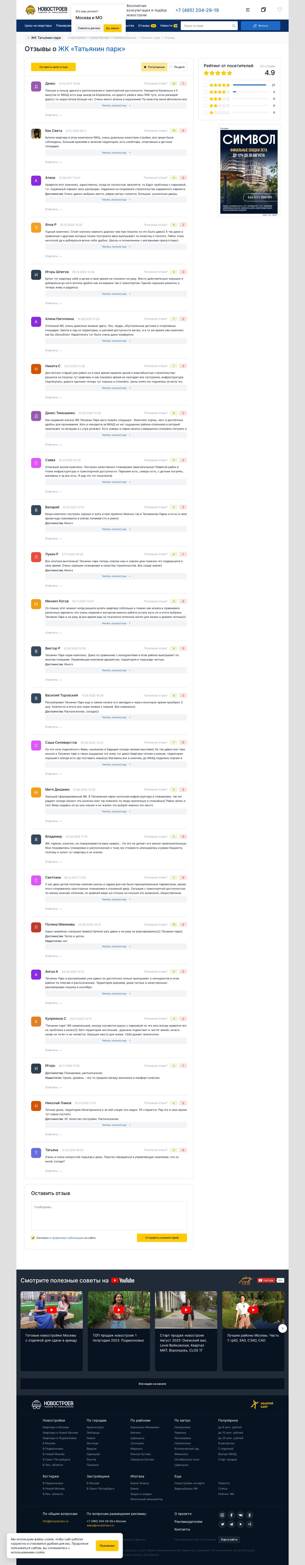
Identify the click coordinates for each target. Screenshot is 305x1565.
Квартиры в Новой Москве (60, 1432)
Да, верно (112, 28)
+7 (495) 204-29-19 (197, 10)
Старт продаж (227, 1459)
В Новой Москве (54, 1454)
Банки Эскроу (140, 1483)
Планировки (64, 25)
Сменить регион (89, 28)
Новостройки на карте (189, 1483)
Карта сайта (229, 1539)
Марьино (137, 1448)
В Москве (49, 1443)
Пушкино (93, 1464)
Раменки (180, 1432)
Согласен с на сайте (66, 1237)
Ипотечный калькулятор (147, 1499)
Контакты (182, 1529)
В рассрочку (226, 1443)
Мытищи (92, 1443)
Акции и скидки (141, 1494)
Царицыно (137, 1438)
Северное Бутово (142, 1459)
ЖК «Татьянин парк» (91, 49)
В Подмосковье (53, 1448)
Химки (91, 1438)
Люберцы (93, 1432)
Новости (224, 1483)
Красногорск (95, 1427)
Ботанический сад (186, 1448)
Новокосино (182, 1443)
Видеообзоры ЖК (186, 1488)
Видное (92, 1448)
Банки (135, 1488)
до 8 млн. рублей (230, 1427)
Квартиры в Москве (56, 1427)
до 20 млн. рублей (230, 1438)
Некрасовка (182, 1427)
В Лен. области (53, 1464)
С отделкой (225, 1448)
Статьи (222, 1488)
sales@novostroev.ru (100, 1525)
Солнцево (137, 1443)
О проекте (183, 1514)
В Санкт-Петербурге (56, 1459)
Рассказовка (182, 1438)
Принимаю (107, 1545)
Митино (136, 1432)
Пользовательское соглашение (195, 1539)
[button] (282, 1328)
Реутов (91, 1459)
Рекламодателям (188, 1521)
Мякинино (181, 1454)
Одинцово (93, 1454)
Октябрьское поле (186, 1459)
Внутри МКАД (227, 1454)
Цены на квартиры (38, 25)
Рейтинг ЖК (226, 1494)
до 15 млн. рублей (230, 1432)
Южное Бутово (141, 1454)
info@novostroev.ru (55, 1521)
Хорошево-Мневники (145, 1427)
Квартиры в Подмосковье (60, 1438)
